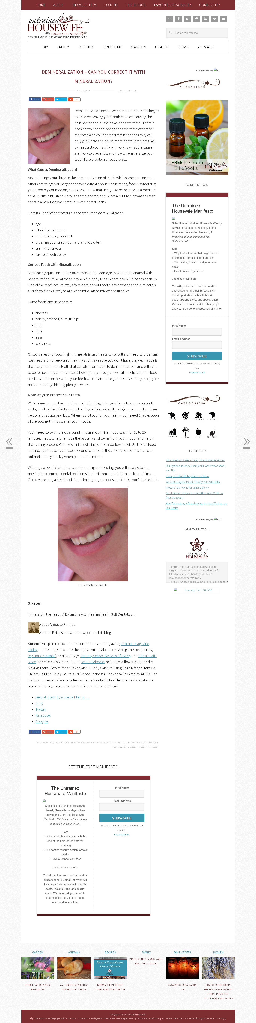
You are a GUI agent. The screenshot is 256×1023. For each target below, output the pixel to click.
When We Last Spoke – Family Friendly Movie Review (195, 460)
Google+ (41, 721)
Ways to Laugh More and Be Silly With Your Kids (193, 482)
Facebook (43, 715)
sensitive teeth (135, 747)
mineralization (122, 742)
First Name (122, 787)
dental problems (104, 742)
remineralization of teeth (145, 742)
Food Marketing (203, 70)
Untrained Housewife (70, 25)
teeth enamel (152, 747)
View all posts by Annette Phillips (62, 697)
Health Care (56, 742)
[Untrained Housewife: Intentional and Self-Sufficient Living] (197, 559)
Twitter (40, 709)
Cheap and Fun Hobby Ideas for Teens (187, 476)
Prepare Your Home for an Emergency (187, 487)
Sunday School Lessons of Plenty (105, 655)
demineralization (85, 742)
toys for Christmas (41, 655)
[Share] (70, 99)
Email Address (122, 801)
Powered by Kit (121, 834)
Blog (39, 703)
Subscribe (122, 818)
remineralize (120, 747)
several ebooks (93, 661)
